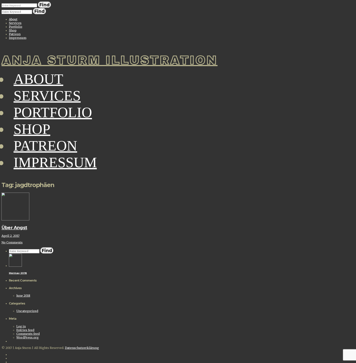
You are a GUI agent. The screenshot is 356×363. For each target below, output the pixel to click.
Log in (21, 326)
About (13, 19)
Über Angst (14, 227)
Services (15, 23)
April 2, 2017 (10, 236)
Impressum (17, 38)
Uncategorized (27, 311)
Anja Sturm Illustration (109, 60)
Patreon (15, 34)
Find (44, 4)
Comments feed (28, 334)
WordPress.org (27, 337)
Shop (13, 30)
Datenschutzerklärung (82, 348)
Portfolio (15, 27)
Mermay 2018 (18, 273)
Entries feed (25, 330)
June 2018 (23, 295)
